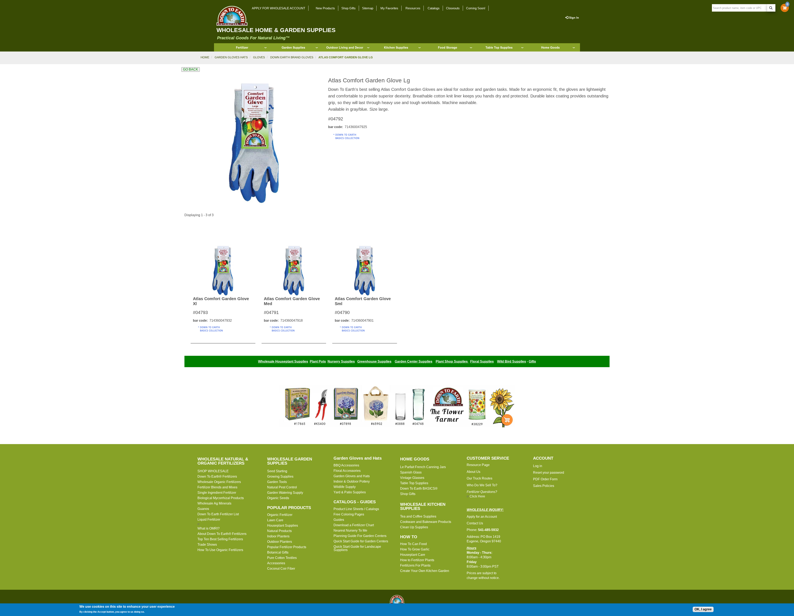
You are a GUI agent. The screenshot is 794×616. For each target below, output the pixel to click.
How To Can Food (413, 544)
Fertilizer (242, 47)
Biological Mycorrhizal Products (220, 498)
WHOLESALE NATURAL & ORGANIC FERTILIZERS (222, 461)
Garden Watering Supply (285, 492)
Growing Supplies (280, 476)
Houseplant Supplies (282, 525)
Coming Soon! (475, 8)
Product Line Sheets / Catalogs (356, 509)
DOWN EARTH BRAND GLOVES (291, 57)
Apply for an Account (482, 516)
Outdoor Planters (279, 541)
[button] (253, 142)
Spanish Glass (411, 472)
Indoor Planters (278, 536)
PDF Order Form (545, 479)
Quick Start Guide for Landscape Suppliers (357, 548)
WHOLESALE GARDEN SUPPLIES (289, 461)
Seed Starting (277, 471)
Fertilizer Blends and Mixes (217, 487)
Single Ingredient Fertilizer (216, 492)
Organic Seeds (278, 498)
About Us (473, 471)
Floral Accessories (347, 470)
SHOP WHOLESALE (213, 471)
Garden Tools (277, 482)
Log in (537, 466)
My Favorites (389, 8)
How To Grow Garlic (414, 549)
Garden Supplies (293, 47)
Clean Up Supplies (414, 527)
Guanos (203, 509)
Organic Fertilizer (279, 515)
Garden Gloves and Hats (358, 458)
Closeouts (453, 8)
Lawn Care (275, 520)
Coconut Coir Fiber (281, 568)
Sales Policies (543, 486)
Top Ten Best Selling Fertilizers (220, 539)
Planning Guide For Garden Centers (360, 536)
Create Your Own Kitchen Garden (424, 571)
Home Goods (550, 47)
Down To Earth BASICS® (419, 488)
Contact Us (475, 523)
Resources (412, 8)
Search (771, 8)
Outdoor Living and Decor (344, 47)
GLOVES (259, 57)
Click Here (477, 496)
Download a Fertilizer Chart (354, 525)
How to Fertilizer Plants (417, 560)
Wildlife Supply (345, 487)
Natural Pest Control (282, 487)
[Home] (231, 16)
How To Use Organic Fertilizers (220, 550)
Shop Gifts (348, 8)
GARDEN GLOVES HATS (231, 57)
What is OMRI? (208, 528)
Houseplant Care (412, 554)
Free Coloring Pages (349, 514)
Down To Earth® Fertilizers (217, 476)
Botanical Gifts (277, 552)
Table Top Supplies (499, 47)
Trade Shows (207, 544)
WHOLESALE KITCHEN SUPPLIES (422, 506)
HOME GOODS (414, 459)
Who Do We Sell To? (482, 485)
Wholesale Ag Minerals (214, 503)
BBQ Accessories (346, 465)
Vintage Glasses (412, 477)
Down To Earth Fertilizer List (218, 514)
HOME (205, 57)
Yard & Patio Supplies (350, 492)
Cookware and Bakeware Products (425, 522)
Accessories (276, 563)
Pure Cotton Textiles (282, 558)
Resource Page (478, 465)
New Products (325, 8)
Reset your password (548, 472)
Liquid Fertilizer (208, 519)
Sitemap (367, 8)
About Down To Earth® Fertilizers (221, 534)
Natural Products (279, 531)
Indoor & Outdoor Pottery (352, 481)
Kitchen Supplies (396, 47)
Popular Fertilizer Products (286, 547)
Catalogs (434, 8)
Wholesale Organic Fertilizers (219, 482)
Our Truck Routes (479, 478)
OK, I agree (703, 609)
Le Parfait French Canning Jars (423, 467)
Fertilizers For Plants (415, 565)
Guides (339, 519)
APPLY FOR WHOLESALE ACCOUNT (278, 8)
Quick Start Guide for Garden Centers (361, 541)
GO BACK (190, 69)
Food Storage (447, 47)
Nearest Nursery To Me (350, 530)
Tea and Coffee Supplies (418, 516)
